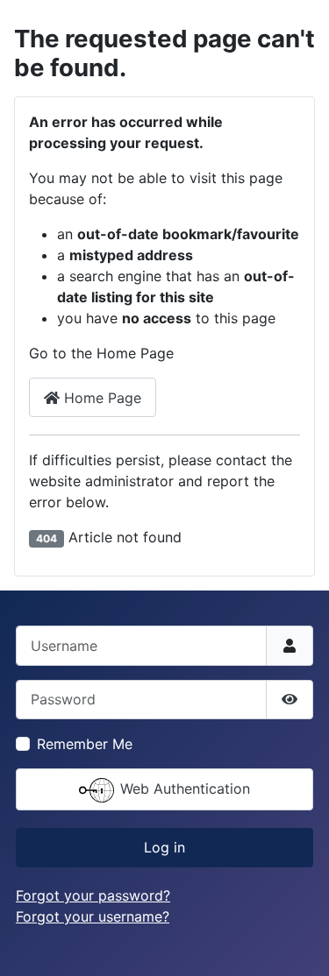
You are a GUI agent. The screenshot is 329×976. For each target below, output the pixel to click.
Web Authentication (183, 788)
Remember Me (84, 744)
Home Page (100, 398)
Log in (164, 847)
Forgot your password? (93, 895)
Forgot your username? (92, 916)
